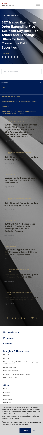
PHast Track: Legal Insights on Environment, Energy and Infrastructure (20, 363)
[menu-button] (38, 4)
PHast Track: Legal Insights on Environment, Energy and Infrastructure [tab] (20, 112)
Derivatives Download (10, 371)
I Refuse (36, 431)
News (5, 389)
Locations (6, 396)
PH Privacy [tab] (6, 106)
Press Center (7, 399)
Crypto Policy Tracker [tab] (11, 97)
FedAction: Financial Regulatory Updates (16, 374)
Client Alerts (7, 355)
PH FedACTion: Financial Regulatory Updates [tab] (20, 102)
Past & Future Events (10, 378)
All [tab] (3, 87)
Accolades (6, 392)
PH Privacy (6, 358)
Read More (5, 53)
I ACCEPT (25, 431)
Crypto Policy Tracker (10, 367)
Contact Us (7, 403)
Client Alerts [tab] (7, 92)
